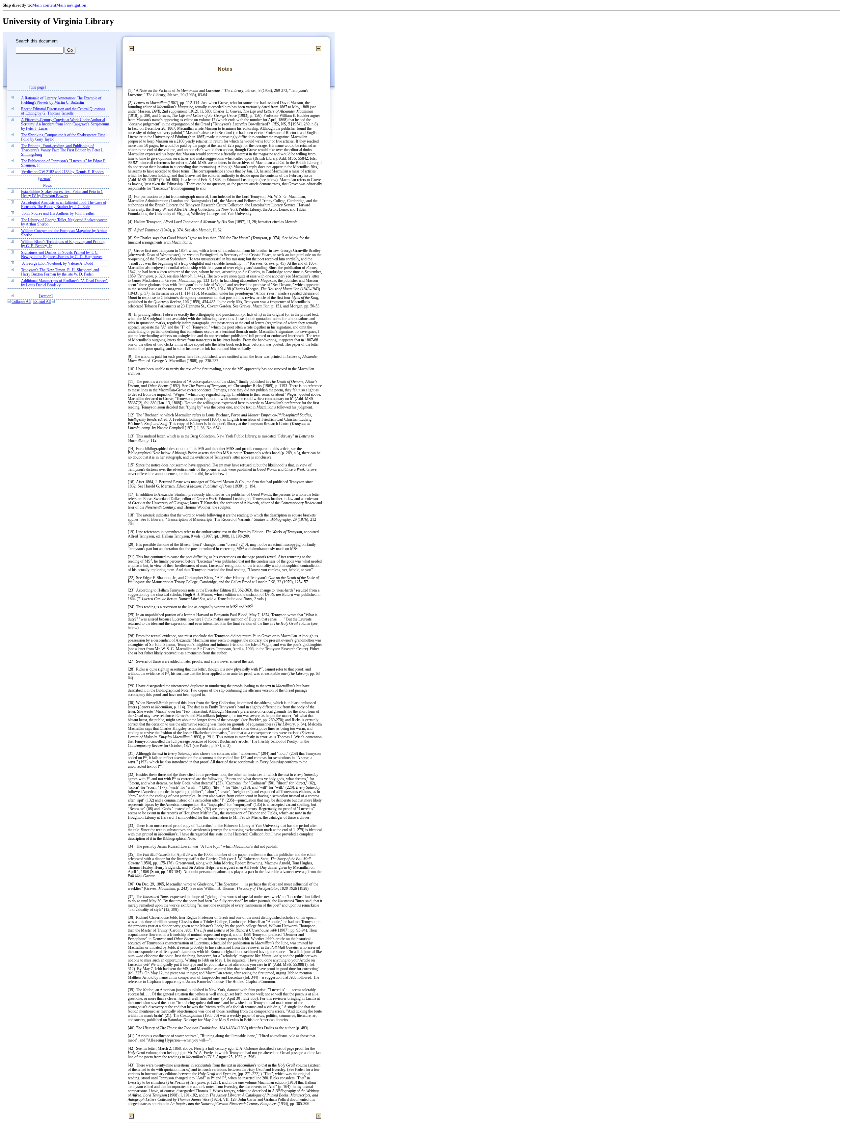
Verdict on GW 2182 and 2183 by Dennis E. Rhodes (62, 172)
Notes (47, 185)
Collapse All (21, 302)
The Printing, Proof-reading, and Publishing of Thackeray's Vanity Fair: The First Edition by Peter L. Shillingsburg (62, 150)
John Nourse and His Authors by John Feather (58, 213)
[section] (44, 179)
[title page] (37, 87)
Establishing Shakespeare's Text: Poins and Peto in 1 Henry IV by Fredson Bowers (62, 194)
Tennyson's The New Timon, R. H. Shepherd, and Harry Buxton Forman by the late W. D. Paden (60, 272)
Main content (44, 5)
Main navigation (71, 5)
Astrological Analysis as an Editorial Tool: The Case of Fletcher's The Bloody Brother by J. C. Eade (63, 204)
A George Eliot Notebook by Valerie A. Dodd (57, 263)
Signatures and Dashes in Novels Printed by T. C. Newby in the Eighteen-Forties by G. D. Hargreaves (61, 255)
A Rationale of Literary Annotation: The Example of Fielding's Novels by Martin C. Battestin (61, 100)
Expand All (42, 302)
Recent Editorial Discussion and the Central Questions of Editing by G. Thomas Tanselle (63, 111)
